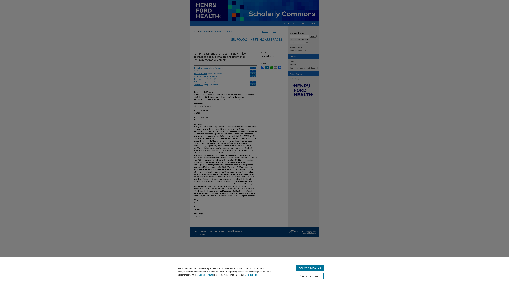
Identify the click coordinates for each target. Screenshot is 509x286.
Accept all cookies (310, 267)
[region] (254, 271)
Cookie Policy (251, 274)
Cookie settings (206, 274)
